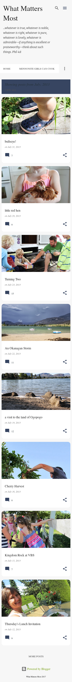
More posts (36, 656)
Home (6, 68)
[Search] (56, 8)
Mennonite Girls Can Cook (37, 68)
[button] (64, 155)
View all (10, 90)
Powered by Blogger (38, 669)
